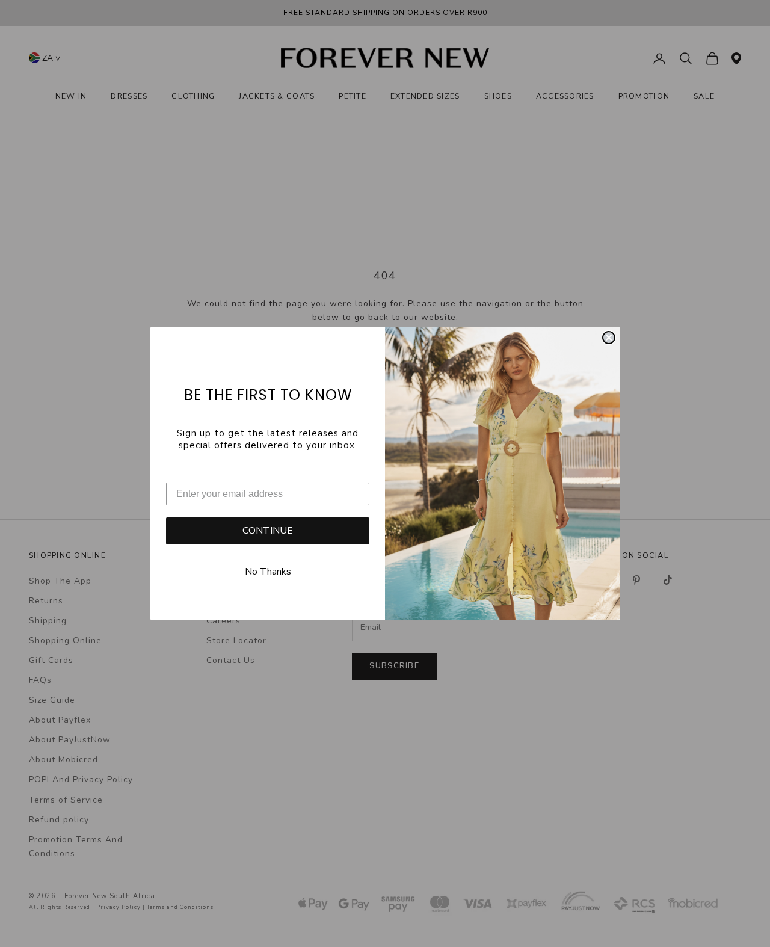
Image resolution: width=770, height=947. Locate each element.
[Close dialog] (609, 338)
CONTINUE (267, 530)
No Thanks (268, 571)
